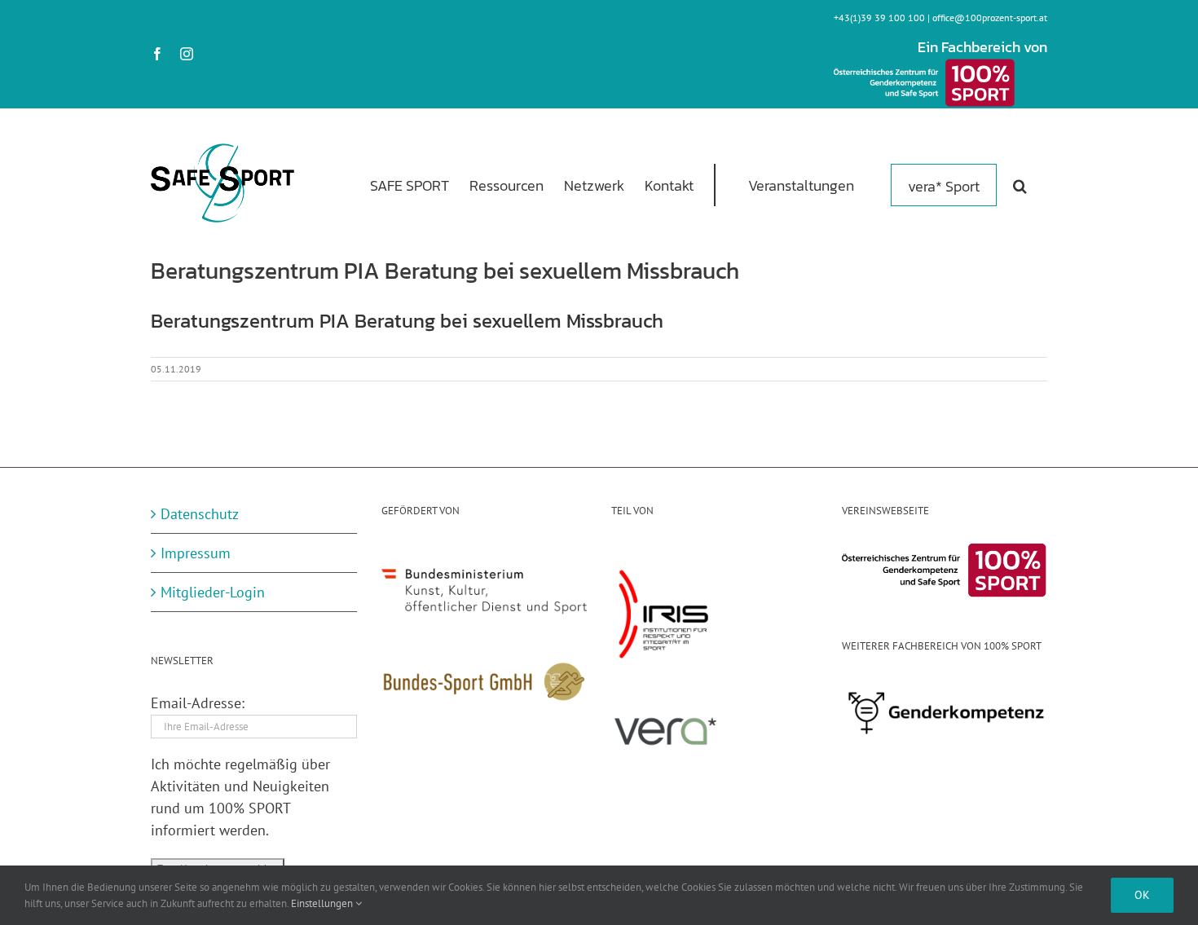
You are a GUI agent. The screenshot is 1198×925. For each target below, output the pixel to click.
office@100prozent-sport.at (989, 17)
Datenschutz (200, 513)
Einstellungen (323, 903)
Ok (1142, 895)
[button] (1020, 184)
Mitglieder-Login (213, 592)
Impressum (196, 553)
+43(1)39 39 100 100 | (883, 17)
